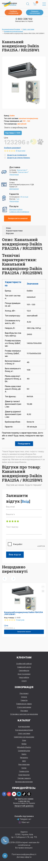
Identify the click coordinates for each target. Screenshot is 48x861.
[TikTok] (24, 794)
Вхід (25, 501)
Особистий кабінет (24, 664)
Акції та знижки (24, 674)
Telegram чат (25, 819)
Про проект (24, 693)
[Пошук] (27, 4)
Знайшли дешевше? (12, 148)
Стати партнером (24, 707)
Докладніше (14, 174)
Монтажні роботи (15, 209)
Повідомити (24, 444)
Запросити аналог (18, 218)
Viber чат (25, 822)
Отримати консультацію (35, 12)
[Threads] (29, 794)
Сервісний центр (24, 667)
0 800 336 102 (24, 18)
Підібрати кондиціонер (13, 12)
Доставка (24, 711)
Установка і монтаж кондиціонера (24, 714)
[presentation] (4, 578)
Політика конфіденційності (24, 854)
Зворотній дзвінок (24, 806)
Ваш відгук (15, 554)
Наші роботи (24, 677)
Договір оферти (24, 857)
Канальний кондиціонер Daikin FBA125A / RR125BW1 (23, 613)
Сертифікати (24, 670)
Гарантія (24, 700)
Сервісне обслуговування (19, 212)
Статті (24, 681)
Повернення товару (24, 704)
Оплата (24, 697)
